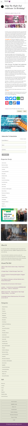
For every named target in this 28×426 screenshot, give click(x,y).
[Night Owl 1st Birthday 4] (16, 19)
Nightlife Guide (14, 404)
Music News (18, 108)
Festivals (3, 177)
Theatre (3, 203)
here (8, 90)
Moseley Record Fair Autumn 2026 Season (11, 284)
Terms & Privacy (4, 396)
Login (2, 389)
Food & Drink (14, 409)
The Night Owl (8, 39)
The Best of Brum (5, 201)
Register (3, 392)
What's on (22, 108)
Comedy (3, 169)
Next (25, 25)
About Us (3, 383)
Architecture (4, 317)
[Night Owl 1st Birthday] (17, 26)
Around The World (5, 328)
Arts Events (4, 162)
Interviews (4, 186)
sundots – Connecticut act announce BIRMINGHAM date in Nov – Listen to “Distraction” (13, 287)
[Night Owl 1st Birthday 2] (23, 26)
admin (12, 13)
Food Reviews (4, 182)
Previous (6, 25)
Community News (5, 171)
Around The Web (12, 108)
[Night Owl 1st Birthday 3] (12, 26)
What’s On (14, 406)
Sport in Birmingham (6, 345)
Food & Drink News (5, 180)
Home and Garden (5, 337)
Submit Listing (4, 394)
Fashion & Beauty (5, 349)
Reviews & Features (6, 193)
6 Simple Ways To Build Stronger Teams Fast (12, 271)
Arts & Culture (14, 401)
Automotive (4, 334)
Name (3, 145)
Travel (3, 326)
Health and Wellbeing (6, 324)
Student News (4, 197)
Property (3, 311)
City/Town (4, 149)
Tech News (4, 199)
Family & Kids (4, 175)
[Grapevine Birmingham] (13, 1)
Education (4, 173)
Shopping (4, 195)
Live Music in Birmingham (6, 188)
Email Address (5, 140)
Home (2, 387)
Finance (3, 308)
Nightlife (3, 365)
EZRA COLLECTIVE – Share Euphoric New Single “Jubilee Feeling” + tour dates (12, 292)
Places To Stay (14, 417)
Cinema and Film (5, 167)
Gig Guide (4, 184)
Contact (2, 385)
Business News (5, 165)
